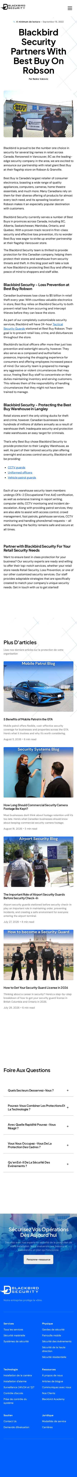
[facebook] (17, 1458)
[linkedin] (9, 1458)
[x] (5, 1458)
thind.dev (55, 1450)
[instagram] (13, 1458)
